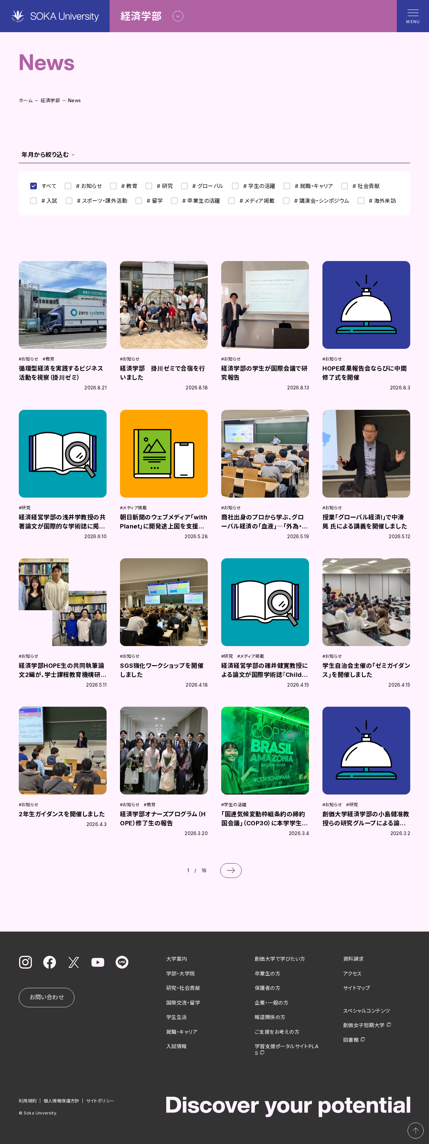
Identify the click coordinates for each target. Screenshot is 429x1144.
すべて (49, 186)
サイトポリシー (100, 1100)
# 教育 (129, 186)
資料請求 (353, 959)
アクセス (352, 973)
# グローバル (208, 186)
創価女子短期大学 (364, 1025)
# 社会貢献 (366, 186)
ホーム (26, 100)
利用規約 (28, 1100)
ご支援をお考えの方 (277, 1032)
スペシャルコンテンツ (366, 1011)
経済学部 (50, 100)
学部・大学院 (180, 973)
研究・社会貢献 (183, 988)
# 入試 (50, 200)
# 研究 (165, 186)
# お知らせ (89, 186)
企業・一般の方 (271, 1003)
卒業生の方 (267, 973)
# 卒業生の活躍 (201, 200)
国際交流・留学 (183, 1003)
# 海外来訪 (382, 200)
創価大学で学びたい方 (280, 959)
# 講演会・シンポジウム (322, 200)
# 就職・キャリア (314, 186)
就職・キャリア (181, 1032)
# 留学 (155, 200)
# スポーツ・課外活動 (102, 200)
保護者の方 (267, 988)
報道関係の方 (270, 1017)
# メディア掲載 (257, 200)
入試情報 (176, 1046)
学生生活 (176, 1017)
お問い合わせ (46, 997)
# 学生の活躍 (259, 186)
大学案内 (176, 959)
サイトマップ (356, 988)
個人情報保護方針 (61, 1100)
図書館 (351, 1040)
